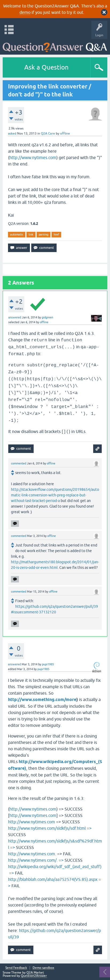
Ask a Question (46, 67)
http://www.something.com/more (42, 699)
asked (12, 133)
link (31, 234)
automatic (16, 234)
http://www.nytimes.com (32, 157)
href (56, 234)
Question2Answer (34, 976)
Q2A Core (48, 133)
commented (18, 463)
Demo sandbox (43, 968)
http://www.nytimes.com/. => (36, 860)
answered (14, 317)
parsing (43, 234)
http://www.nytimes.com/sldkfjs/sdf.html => (50, 828)
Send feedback (16, 968)
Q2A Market (35, 972)
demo (24, 12)
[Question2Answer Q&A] (55, 45)
